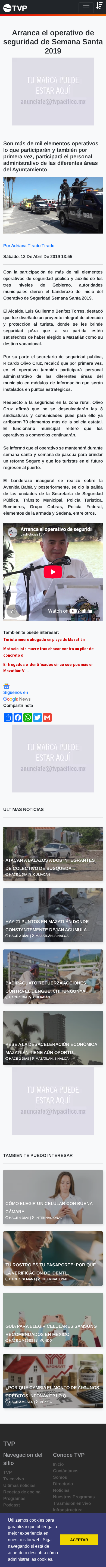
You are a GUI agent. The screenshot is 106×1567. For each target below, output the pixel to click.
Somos (60, 1477)
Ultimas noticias (19, 1485)
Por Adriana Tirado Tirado (28, 245)
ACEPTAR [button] (79, 1540)
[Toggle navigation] (86, 7)
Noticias (61, 1490)
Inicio (58, 1464)
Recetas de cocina (21, 1492)
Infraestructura (68, 1510)
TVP (7, 1472)
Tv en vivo (13, 1479)
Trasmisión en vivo (72, 1503)
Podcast (11, 1505)
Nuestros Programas (74, 1496)
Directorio (63, 1483)
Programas (14, 1498)
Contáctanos (66, 1470)
